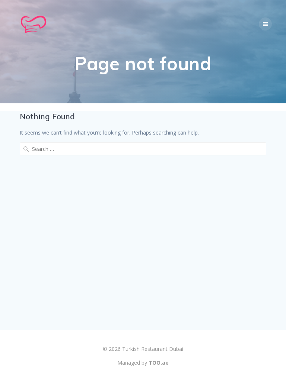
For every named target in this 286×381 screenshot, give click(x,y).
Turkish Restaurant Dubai (152, 348)
